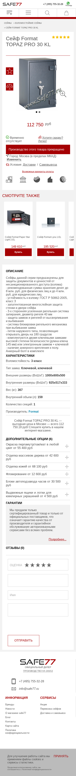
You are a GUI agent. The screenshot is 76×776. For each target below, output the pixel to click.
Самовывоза (48, 164)
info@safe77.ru (29, 688)
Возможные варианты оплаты (38, 171)
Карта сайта (12, 725)
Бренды (9, 704)
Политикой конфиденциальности (36, 769)
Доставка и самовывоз (52, 713)
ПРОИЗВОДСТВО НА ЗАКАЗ (38, 671)
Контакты (10, 721)
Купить (18, 252)
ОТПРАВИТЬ (23, 640)
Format (34, 411)
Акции (43, 704)
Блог (8, 717)
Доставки (29, 164)
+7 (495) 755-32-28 (53, 4)
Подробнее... (57, 539)
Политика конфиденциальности (17, 731)
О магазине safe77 (15, 713)
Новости (10, 708)
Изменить (14, 159)
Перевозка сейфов (50, 708)
